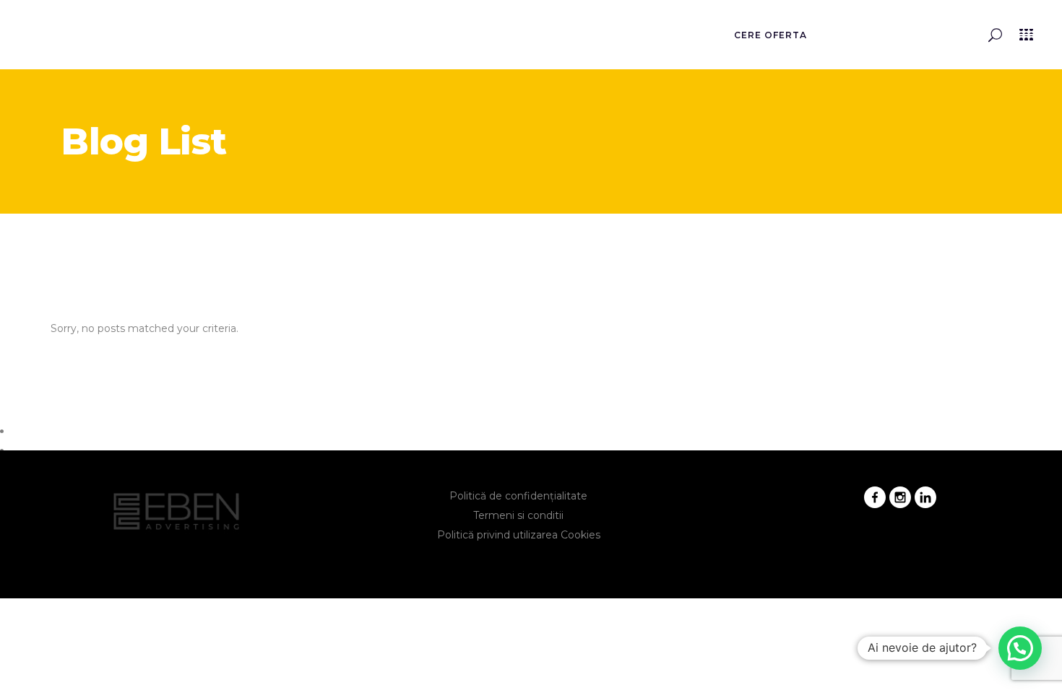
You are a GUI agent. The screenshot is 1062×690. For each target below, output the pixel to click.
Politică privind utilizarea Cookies (518, 534)
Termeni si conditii (518, 515)
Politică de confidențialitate (518, 495)
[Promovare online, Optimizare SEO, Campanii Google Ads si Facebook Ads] (72, 39)
